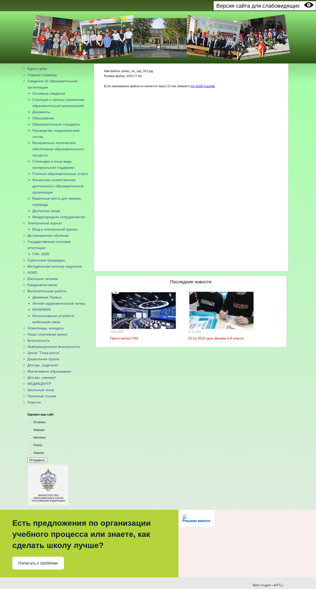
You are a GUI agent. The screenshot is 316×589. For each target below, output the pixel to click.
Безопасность (38, 340)
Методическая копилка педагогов (54, 266)
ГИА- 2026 (40, 254)
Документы (41, 112)
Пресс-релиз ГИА (124, 338)
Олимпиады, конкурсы (45, 328)
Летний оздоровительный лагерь (58, 303)
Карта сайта (37, 69)
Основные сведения (48, 93)
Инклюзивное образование (49, 371)
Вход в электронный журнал (55, 229)
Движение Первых (47, 297)
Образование (43, 118)
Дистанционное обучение (48, 235)
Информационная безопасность (53, 347)
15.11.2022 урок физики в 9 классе (216, 338)
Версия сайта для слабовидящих (260, 6)
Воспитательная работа (46, 291)
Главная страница (42, 75)
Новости (34, 402)
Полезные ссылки (41, 396)
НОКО (32, 272)
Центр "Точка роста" (43, 353)
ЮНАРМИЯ (41, 310)
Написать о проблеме (38, 563)
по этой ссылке (203, 86)
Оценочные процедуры (46, 260)
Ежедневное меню (42, 285)
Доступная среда (46, 211)
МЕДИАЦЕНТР (39, 384)
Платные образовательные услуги (60, 174)
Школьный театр (40, 390)
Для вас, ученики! (41, 377)
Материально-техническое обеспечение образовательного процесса (58, 149)
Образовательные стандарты (56, 124)
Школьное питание (42, 279)
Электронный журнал (44, 223)
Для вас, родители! (42, 365)
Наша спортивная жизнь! (47, 334)
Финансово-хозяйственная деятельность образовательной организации (57, 186)
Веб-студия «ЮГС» (268, 585)
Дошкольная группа (43, 359)
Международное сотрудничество (58, 217)
